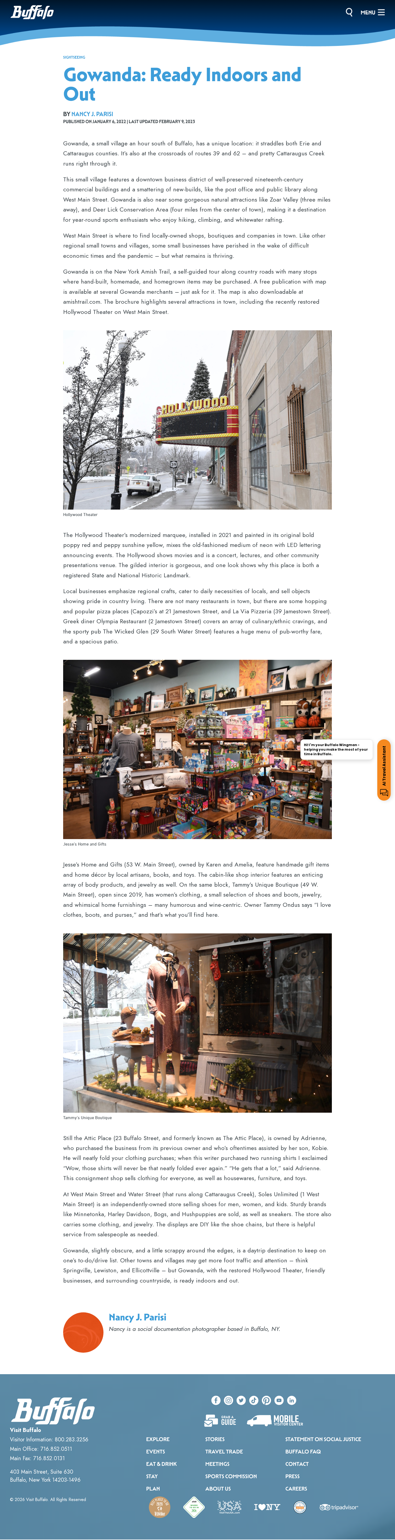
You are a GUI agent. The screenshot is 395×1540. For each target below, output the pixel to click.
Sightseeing (74, 57)
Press (292, 1476)
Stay (152, 1476)
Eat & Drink (161, 1463)
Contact (297, 1463)
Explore (158, 1439)
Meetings (217, 1463)
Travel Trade (224, 1451)
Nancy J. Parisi (92, 114)
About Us (218, 1488)
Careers (296, 1488)
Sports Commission (231, 1476)
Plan (153, 1488)
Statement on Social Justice (323, 1439)
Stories (215, 1439)
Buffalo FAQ (303, 1451)
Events (155, 1451)
